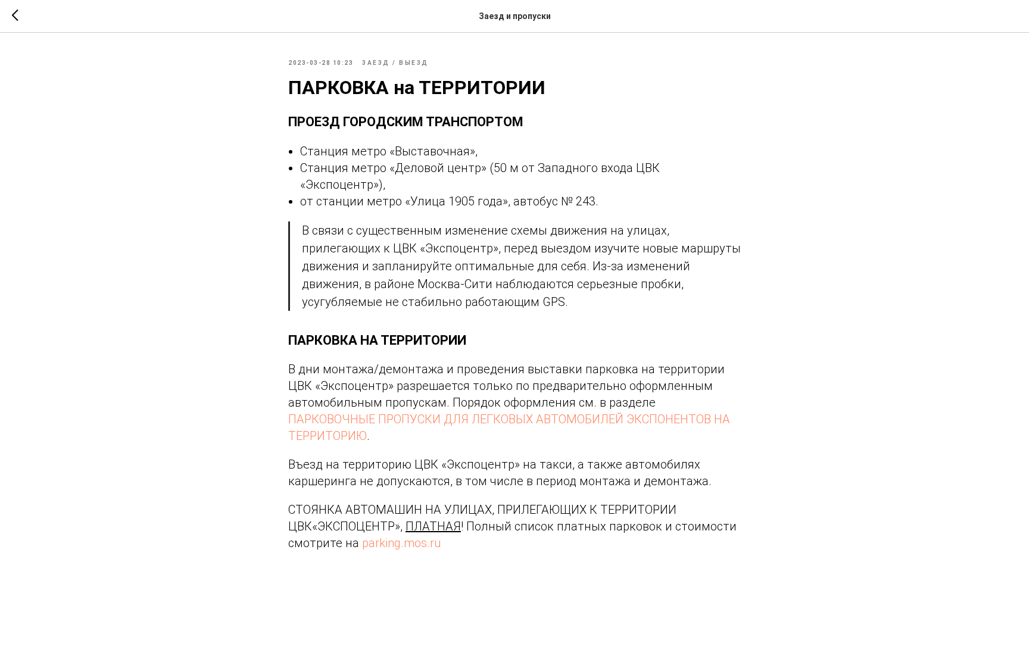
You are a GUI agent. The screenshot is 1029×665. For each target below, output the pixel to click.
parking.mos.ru (401, 543)
